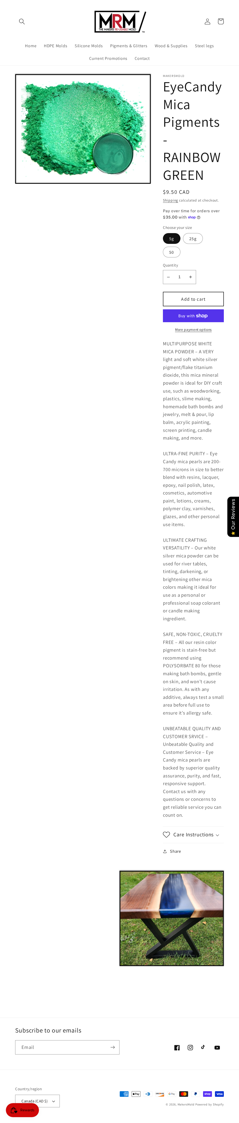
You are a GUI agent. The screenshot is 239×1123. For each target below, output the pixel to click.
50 (171, 252)
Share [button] (175, 851)
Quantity (170, 265)
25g (193, 238)
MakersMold (186, 1104)
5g (171, 238)
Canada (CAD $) (34, 1101)
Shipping (170, 200)
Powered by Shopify (209, 1104)
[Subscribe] (112, 1047)
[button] (21, 21)
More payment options (193, 329)
